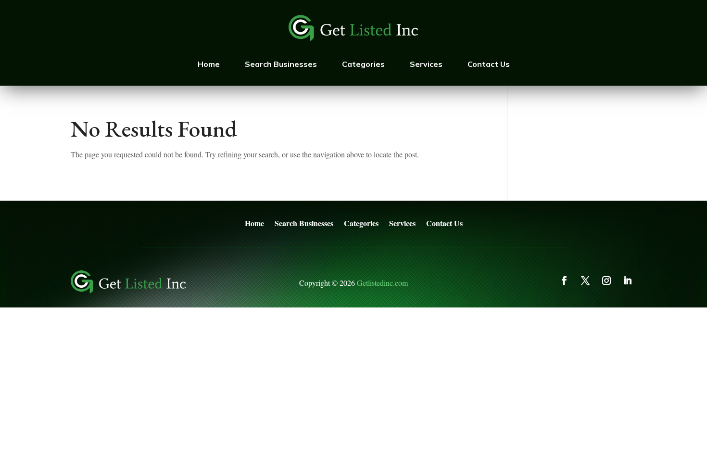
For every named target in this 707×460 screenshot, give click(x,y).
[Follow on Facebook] (564, 280)
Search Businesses (281, 64)
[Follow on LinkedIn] (627, 280)
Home (209, 64)
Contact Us (488, 64)
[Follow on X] (585, 280)
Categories (363, 64)
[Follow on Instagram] (606, 280)
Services (426, 64)
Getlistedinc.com (382, 283)
